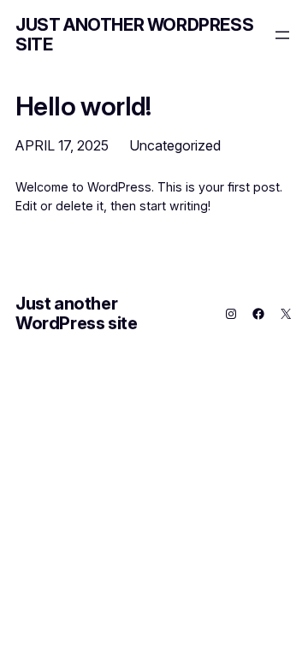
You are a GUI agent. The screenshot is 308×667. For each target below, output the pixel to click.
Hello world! (83, 106)
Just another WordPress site (134, 35)
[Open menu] (282, 35)
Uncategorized (175, 145)
